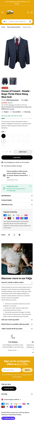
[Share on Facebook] (9, 235)
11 (24, 141)
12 (28, 141)
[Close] (30, 186)
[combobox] (17, 21)
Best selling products (13, 27)
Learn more (12, 190)
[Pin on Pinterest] (19, 235)
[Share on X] (14, 235)
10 (19, 141)
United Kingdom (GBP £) (11, 399)
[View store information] (29, 175)
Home (3, 27)
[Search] (30, 21)
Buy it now (17, 157)
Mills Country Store (12, 100)
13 (4, 146)
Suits (26, 100)
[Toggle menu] (2, 12)
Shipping (11, 105)
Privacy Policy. (17, 376)
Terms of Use (26, 374)
